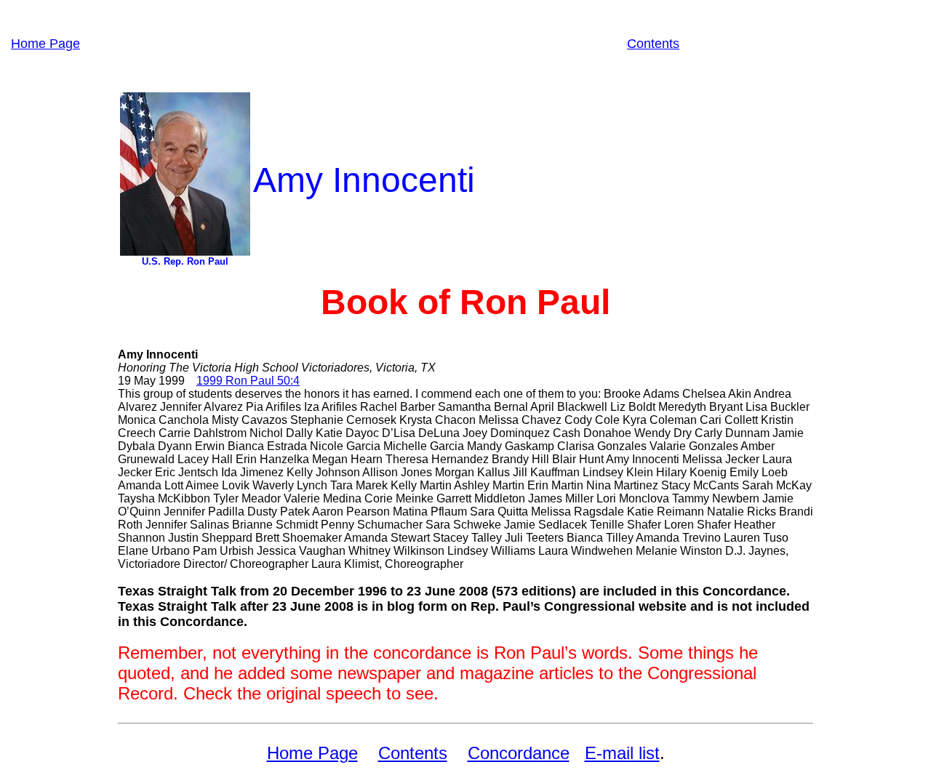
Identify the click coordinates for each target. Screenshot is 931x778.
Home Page (45, 43)
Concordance (519, 753)
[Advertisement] (353, 43)
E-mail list (622, 753)
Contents (653, 43)
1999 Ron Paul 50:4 (248, 380)
